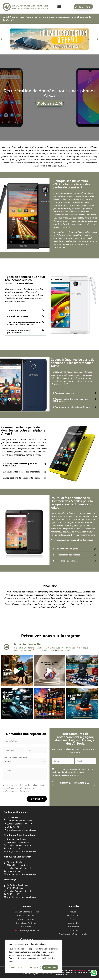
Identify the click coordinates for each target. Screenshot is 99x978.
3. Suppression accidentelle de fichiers (71, 407)
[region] (33, 956)
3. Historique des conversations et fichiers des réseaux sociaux (24, 323)
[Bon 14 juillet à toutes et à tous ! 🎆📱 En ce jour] (49, 703)
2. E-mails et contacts (17, 316)
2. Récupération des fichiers (66, 554)
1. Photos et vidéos (16, 310)
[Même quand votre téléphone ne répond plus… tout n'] (17, 703)
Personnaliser (17, 967)
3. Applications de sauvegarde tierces (21, 477)
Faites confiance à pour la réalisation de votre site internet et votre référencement (74, 972)
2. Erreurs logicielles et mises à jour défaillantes (70, 400)
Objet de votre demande (15, 757)
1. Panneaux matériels (63, 393)
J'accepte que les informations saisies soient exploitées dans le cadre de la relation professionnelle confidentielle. (23, 788)
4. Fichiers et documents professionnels (19, 331)
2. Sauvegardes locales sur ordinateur (21, 471)
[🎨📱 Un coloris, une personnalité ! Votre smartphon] (49, 670)
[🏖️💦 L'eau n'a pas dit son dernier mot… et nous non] (82, 670)
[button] (59, 7)
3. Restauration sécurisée (65, 560)
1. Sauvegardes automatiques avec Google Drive (20, 464)
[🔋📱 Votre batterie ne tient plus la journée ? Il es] (17, 670)
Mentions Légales (31, 973)
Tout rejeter (33, 967)
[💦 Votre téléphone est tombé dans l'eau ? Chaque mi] (82, 703)
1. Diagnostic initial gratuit (66, 548)
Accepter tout (50, 967)
